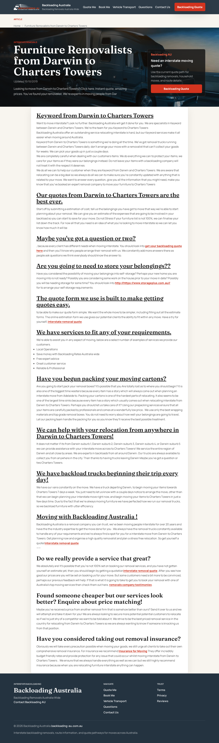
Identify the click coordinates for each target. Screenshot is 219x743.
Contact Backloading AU (30, 702)
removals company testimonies (130, 585)
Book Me (104, 7)
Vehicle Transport (124, 7)
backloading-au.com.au (66, 726)
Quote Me (89, 7)
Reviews (162, 701)
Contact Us (162, 7)
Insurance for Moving (133, 651)
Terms (161, 690)
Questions (145, 7)
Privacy (162, 695)
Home (17, 25)
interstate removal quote (65, 322)
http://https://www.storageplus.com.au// (142, 283)
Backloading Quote (190, 7)
